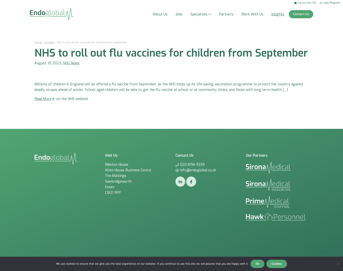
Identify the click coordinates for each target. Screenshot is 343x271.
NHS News (71, 63)
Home (38, 42)
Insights (277, 14)
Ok (257, 263)
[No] (338, 264)
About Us (160, 14)
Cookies (277, 263)
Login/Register (331, 2)
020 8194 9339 (192, 164)
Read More (43, 98)
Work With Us (252, 14)
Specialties (198, 14)
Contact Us (301, 14)
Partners (226, 14)
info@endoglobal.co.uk (198, 170)
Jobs (178, 14)
